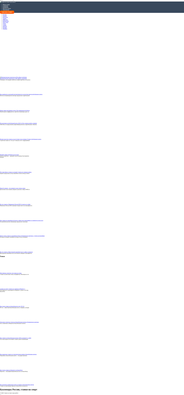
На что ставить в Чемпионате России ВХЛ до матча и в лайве (15, 204)
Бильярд (5, 27)
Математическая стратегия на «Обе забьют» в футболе (13, 78)
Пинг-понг (5, 22)
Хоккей (5, 16)
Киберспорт (6, 21)
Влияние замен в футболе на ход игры (9, 154)
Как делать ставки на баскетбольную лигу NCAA (12, 306)
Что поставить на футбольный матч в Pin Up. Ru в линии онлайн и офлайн (18, 123)
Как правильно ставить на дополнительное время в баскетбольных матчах (18, 354)
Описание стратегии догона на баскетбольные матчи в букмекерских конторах (19, 322)
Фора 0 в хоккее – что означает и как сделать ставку (12, 188)
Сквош (4, 25)
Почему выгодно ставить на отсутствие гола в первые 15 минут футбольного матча (20, 139)
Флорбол (5, 28)
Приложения (6, 9)
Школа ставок (6, 4)
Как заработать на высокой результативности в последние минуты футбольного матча (21, 94)
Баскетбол (5, 17)
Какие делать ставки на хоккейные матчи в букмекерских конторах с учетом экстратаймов (22, 235)
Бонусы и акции (7, 8)
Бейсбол (5, 26)
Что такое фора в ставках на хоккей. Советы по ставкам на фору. (16, 172)
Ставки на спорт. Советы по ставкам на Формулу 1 (12, 289)
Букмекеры (5, 7)
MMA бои (5, 19)
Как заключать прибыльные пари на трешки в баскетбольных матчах (17, 384)
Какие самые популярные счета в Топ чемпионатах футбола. (15, 110)
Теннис (4, 18)
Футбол (5, 14)
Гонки (4, 23)
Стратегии (5, 5)
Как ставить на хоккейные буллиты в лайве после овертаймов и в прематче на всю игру (21, 220)
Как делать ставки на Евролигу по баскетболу (11, 370)
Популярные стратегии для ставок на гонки (10, 273)
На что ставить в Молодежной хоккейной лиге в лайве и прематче (16, 252)
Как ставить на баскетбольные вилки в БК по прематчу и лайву (15, 338)
